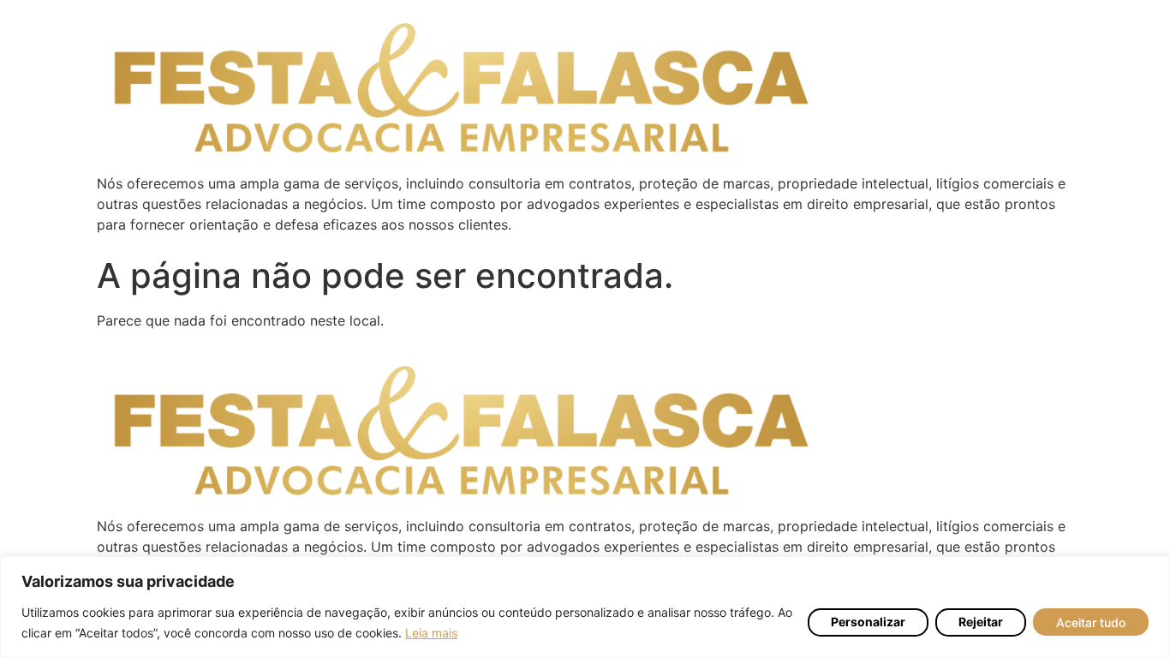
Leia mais (431, 632)
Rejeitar (980, 621)
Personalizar (868, 621)
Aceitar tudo (1090, 622)
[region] (585, 607)
